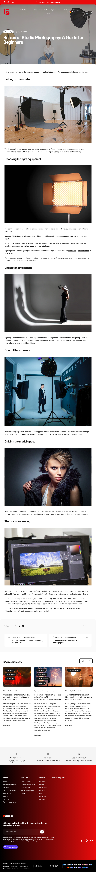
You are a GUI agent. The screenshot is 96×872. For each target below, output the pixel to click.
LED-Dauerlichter (43, 679)
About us (42, 790)
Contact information (25, 868)
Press (41, 793)
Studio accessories (27, 790)
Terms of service (23, 866)
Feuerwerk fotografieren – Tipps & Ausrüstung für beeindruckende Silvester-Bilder (47, 697)
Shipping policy (7, 868)
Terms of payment (9, 790)
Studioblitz (10, 679)
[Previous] (30, 2)
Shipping (6, 787)
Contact (42, 799)
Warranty (6, 799)
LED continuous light (28, 785)
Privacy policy (14, 866)
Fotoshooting (8, 32)
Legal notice (15, 868)
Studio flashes (26, 782)
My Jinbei (42, 782)
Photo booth (43, 796)
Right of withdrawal (9, 785)
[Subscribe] (42, 832)
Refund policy (6, 866)
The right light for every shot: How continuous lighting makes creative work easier (78, 697)
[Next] (66, 2)
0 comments (88, 626)
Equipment (10, 670)
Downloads (43, 787)
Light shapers (25, 787)
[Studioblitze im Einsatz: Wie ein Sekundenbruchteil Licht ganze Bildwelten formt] (17, 677)
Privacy (6, 796)
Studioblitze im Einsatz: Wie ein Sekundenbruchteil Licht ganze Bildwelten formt (16, 697)
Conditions (7, 793)
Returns (42, 785)
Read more (6, 725)
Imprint (5, 782)
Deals (23, 793)
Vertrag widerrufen (9, 802)
